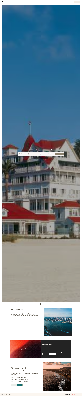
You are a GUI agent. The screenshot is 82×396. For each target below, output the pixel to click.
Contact (58, 1)
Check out (29, 153)
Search (42, 1)
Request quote (53, 353)
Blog (52, 1)
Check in (20, 153)
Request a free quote (76, 394)
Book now (45, 353)
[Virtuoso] (25, 348)
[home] (5, 1)
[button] (31, 1)
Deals (47, 1)
